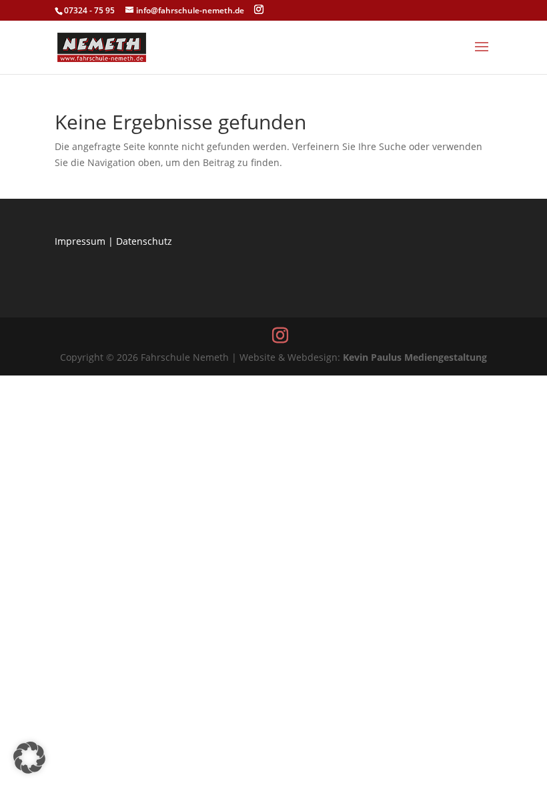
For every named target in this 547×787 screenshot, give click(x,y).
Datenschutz (144, 241)
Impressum (80, 241)
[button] (29, 757)
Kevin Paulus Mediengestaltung (415, 357)
